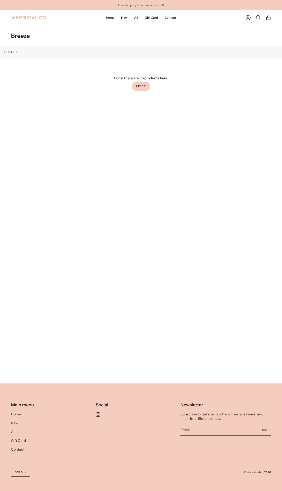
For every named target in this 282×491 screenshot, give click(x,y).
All (13, 432)
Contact (17, 449)
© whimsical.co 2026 (257, 472)
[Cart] (268, 18)
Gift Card (18, 440)
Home (16, 414)
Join (265, 429)
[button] (136, 18)
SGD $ (19, 472)
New (14, 423)
